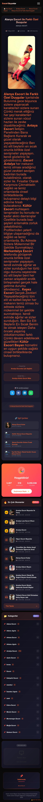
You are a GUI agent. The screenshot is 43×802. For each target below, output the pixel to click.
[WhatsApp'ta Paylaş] (30, 393)
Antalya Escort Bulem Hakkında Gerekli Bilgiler (24, 586)
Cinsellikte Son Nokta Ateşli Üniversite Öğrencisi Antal (26, 548)
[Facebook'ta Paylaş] (18, 393)
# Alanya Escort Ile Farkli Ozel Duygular (21, 406)
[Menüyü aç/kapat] (38, 3)
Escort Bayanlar (9, 3)
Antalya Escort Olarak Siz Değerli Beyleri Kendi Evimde (26, 576)
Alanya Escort (14, 94)
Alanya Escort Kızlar (23, 558)
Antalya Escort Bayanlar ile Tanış (25, 511)
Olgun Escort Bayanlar (24, 539)
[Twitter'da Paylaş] (12, 393)
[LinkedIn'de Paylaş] (24, 393)
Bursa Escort (21, 785)
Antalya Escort (20, 9)
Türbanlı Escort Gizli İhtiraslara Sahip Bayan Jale (27, 596)
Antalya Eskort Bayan (23, 567)
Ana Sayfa (9, 9)
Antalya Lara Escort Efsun (25, 521)
